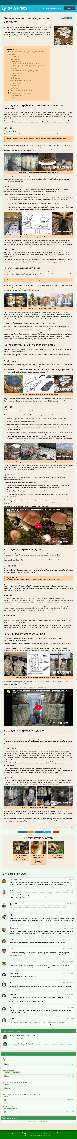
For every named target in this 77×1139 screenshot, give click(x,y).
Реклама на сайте (62, 1133)
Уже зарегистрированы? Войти (52, 8)
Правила (16, 78)
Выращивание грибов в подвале (21, 93)
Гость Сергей (13, 994)
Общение (6, 1084)
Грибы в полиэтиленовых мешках (21, 91)
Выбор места (18, 61)
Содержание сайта (28, 1133)
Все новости (5, 1049)
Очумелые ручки (8, 1060)
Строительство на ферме (11, 1108)
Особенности (18, 73)
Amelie (11, 1019)
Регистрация (69, 8)
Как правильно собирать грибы (56, 856)
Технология (17, 88)
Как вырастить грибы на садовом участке (24, 71)
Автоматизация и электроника (12, 1072)
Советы (16, 59)
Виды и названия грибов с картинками (21, 857)
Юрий (11, 983)
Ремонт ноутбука (8, 1070)
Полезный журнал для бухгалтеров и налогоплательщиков (21, 1094)
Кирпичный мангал (9, 1106)
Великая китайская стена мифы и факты (15, 1082)
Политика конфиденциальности (45, 1133)
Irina (10, 1007)
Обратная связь (15, 1133)
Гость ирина (13, 973)
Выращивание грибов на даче (20, 81)
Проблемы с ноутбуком (10, 1059)
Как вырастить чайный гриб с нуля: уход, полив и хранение (38, 859)
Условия (16, 57)
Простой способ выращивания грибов (26, 63)
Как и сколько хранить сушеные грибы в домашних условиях (44, 280)
